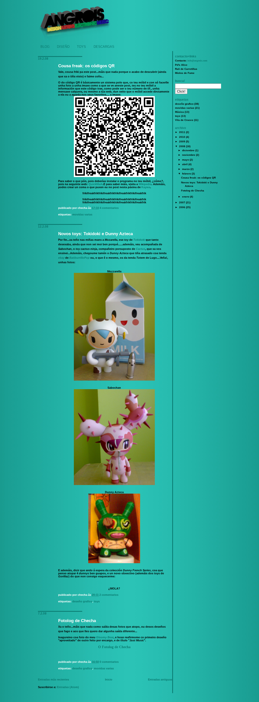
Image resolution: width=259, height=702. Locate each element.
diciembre (188, 150)
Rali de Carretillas (186, 69)
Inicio (108, 679)
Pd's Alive (181, 64)
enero (186, 196)
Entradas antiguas (160, 679)
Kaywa (145, 187)
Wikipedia (145, 184)
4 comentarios (109, 207)
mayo (186, 159)
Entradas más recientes (53, 679)
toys (97, 601)
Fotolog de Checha (77, 620)
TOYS (81, 47)
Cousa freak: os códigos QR (86, 65)
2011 (182, 132)
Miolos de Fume (185, 73)
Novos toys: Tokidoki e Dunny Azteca (95, 233)
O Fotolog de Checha (114, 647)
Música (179, 112)
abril (185, 164)
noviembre (189, 154)
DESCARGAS (104, 47)
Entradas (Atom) (68, 687)
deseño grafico (82, 601)
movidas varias (82, 214)
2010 (182, 137)
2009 (182, 141)
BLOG (45, 47)
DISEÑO (63, 47)
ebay (61, 257)
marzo (186, 169)
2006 (182, 207)
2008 (182, 146)
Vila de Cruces (184, 120)
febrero (187, 173)
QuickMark (96, 184)
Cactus (140, 248)
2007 (182, 202)
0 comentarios (109, 661)
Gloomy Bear (105, 637)
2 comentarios (108, 594)
